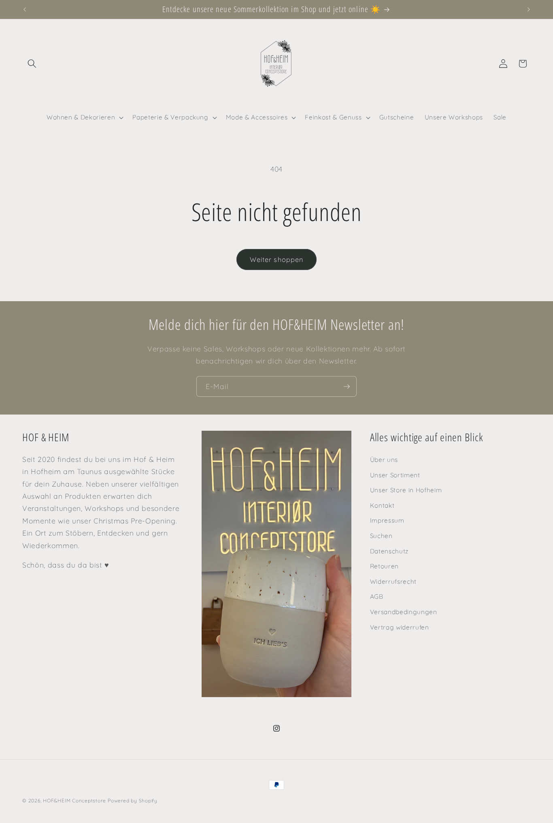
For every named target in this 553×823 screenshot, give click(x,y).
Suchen (381, 536)
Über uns (384, 460)
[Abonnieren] (346, 386)
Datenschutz (389, 551)
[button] (32, 63)
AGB (376, 597)
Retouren (384, 566)
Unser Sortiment (395, 475)
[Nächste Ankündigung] (529, 9)
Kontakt (382, 505)
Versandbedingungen (403, 612)
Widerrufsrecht (393, 581)
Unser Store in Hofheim (406, 490)
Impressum (387, 521)
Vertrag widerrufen (399, 627)
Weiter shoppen (276, 259)
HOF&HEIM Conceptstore (74, 800)
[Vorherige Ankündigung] (25, 9)
